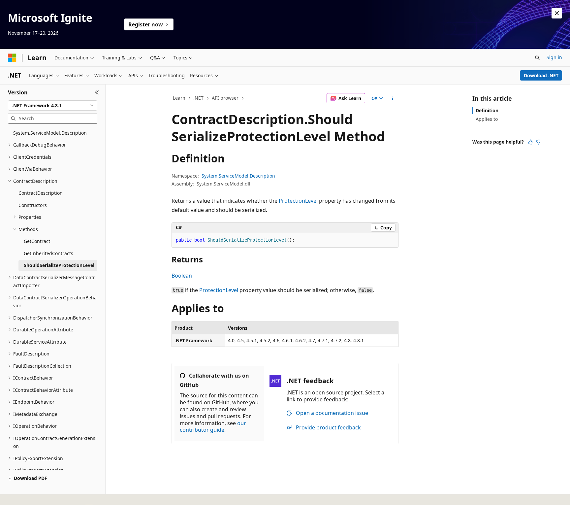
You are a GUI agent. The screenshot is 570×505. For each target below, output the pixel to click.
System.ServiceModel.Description (238, 176)
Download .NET (541, 75)
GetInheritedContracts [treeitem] (48, 253)
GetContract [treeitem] (37, 241)
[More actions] (392, 98)
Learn (179, 98)
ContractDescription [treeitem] (40, 193)
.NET (198, 98)
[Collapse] (97, 92)
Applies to (487, 119)
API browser (225, 98)
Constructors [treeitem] (32, 205)
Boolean (182, 275)
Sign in (554, 57)
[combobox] (52, 105)
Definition (487, 110)
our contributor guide (213, 427)
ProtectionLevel (298, 200)
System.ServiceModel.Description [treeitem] (50, 133)
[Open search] (537, 58)
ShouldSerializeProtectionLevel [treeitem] (59, 265)
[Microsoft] (12, 57)
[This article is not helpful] (538, 142)
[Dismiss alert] (557, 13)
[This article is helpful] (530, 142)
